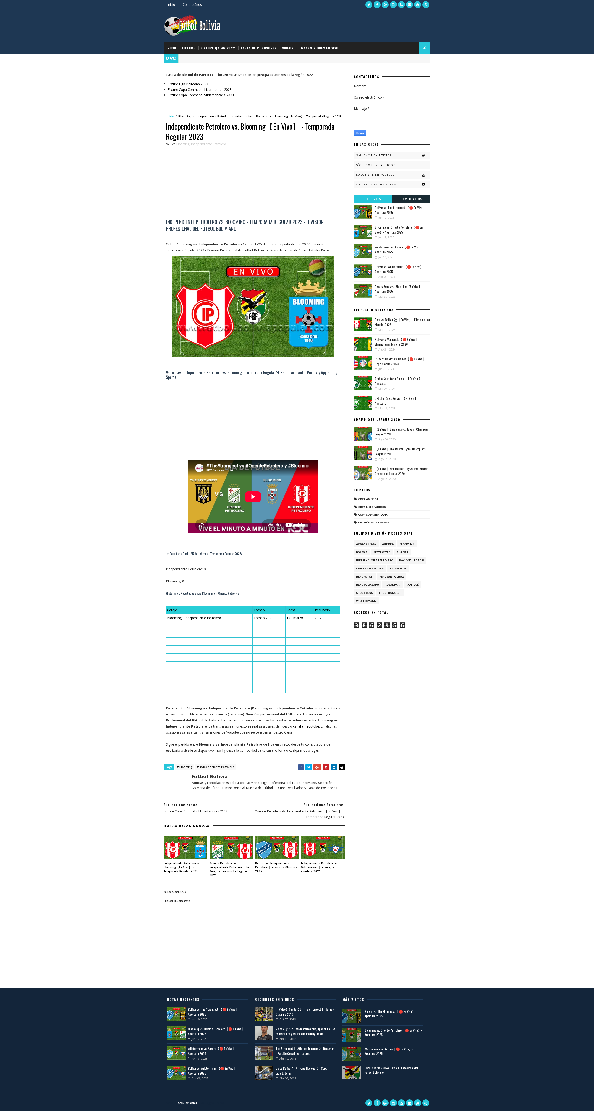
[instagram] (393, 4)
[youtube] (417, 4)
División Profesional (373, 522)
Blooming (184, 116)
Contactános (192, 4)
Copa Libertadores (372, 507)
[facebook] (377, 4)
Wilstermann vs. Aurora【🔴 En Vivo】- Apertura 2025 (389, 1051)
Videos (288, 47)
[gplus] (385, 4)
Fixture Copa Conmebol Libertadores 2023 (200, 89)
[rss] (401, 4)
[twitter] (368, 4)
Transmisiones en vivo (319, 47)
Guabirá (402, 552)
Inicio (171, 4)
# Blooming (184, 767)
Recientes (373, 198)
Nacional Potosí (411, 560)
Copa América (368, 499)
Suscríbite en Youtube (375, 174)
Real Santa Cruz (391, 576)
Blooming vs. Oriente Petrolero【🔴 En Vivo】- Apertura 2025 (399, 229)
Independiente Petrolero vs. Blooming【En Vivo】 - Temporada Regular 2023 (182, 867)
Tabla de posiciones (259, 47)
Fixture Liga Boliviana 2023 (188, 84)
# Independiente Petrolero (215, 767)
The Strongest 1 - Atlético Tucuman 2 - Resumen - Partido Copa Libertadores (305, 1051)
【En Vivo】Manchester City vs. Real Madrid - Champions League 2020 (402, 471)
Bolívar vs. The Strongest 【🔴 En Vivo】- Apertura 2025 (390, 1013)
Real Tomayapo (367, 584)
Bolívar (362, 552)
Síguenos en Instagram (376, 184)
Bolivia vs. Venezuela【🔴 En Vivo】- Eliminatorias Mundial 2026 (397, 342)
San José (412, 584)
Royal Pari (392, 584)
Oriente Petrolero (370, 568)
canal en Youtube (306, 726)
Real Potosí (365, 576)
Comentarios (411, 198)
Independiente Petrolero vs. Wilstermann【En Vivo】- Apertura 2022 (319, 867)
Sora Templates (187, 1102)
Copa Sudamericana (373, 514)
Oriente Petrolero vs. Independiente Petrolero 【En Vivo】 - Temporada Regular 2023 (229, 869)
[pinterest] (425, 4)
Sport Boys (364, 592)
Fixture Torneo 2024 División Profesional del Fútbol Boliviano (391, 1070)
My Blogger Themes (212, 1102)
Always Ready (366, 544)
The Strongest (390, 592)
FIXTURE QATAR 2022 (218, 47)
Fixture (188, 47)
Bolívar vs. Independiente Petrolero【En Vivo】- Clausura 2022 (276, 867)
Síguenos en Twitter (373, 155)
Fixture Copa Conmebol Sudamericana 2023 (201, 95)
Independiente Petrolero (213, 116)
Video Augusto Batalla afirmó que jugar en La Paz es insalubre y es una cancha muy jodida (305, 1031)
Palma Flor (398, 568)
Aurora (388, 544)
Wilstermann (366, 601)
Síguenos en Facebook (375, 165)
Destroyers (382, 552)
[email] (409, 4)
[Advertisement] (253, 183)
